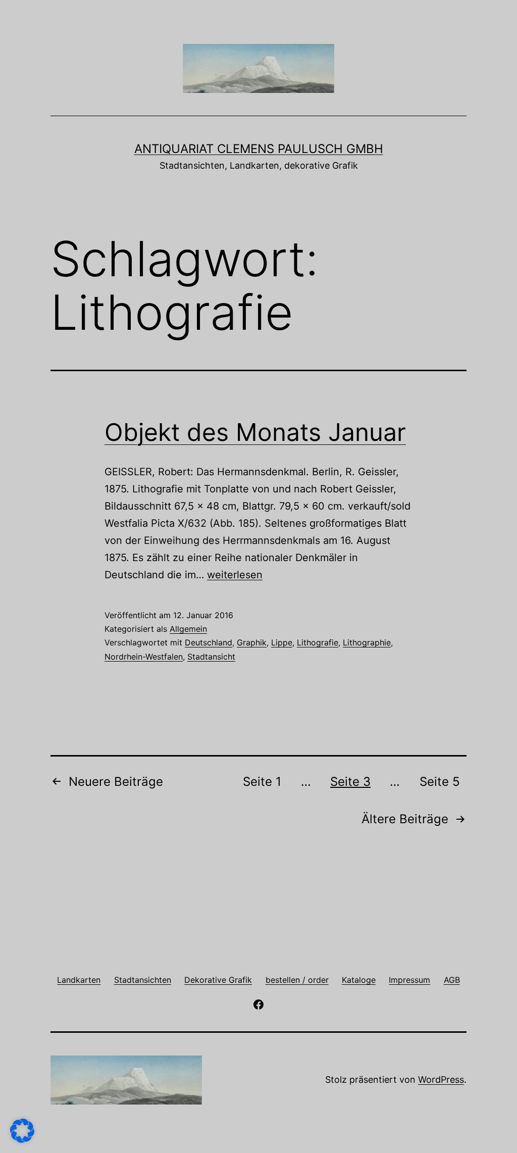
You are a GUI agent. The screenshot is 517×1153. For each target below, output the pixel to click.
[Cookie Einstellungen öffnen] (22, 1139)
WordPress (441, 1079)
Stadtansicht (211, 656)
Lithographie (367, 642)
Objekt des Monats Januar (255, 432)
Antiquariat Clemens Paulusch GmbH (258, 148)
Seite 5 (440, 781)
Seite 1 (262, 781)
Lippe (281, 642)
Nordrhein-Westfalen (144, 656)
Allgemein (188, 629)
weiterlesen (235, 575)
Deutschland (208, 642)
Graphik (252, 642)
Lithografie (317, 642)
